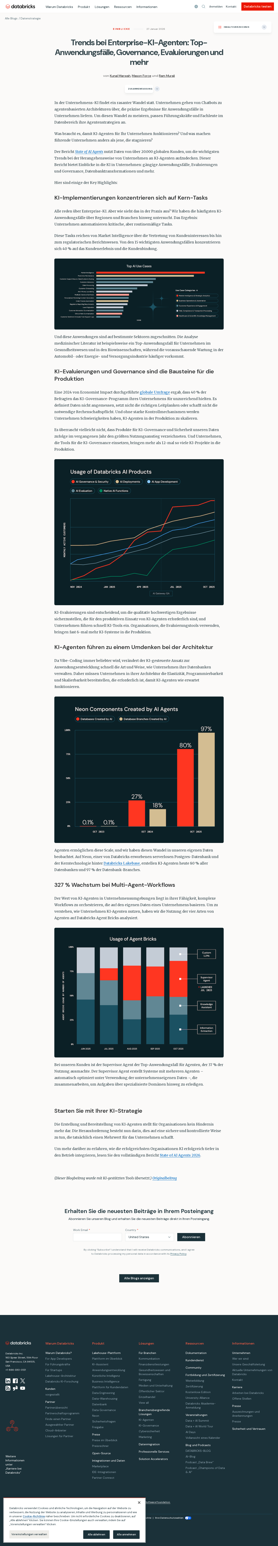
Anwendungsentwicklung (108, 1370)
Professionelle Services (154, 1451)
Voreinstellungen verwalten (29, 1534)
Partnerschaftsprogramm (62, 1413)
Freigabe (98, 1427)
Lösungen (102, 7)
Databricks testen (257, 6)
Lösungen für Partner (59, 1436)
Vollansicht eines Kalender (203, 1438)
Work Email (81, 1230)
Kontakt (231, 6)
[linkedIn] (7, 1380)
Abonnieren (191, 1237)
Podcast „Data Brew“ (199, 1462)
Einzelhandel (147, 1397)
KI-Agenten (146, 1420)
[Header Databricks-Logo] (20, 6)
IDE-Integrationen (104, 1472)
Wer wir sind (240, 1358)
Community (193, 1367)
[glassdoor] (15, 1388)
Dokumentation (196, 1353)
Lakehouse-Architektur (60, 1376)
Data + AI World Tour (199, 1426)
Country (131, 1230)
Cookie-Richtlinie (34, 1516)
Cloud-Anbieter (55, 1430)
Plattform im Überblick (107, 1358)
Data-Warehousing (104, 1398)
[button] (203, 6)
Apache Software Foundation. (153, 1502)
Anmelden (216, 6)
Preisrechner (100, 1446)
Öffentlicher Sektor (151, 1391)
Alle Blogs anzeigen (139, 1278)
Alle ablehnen (96, 1534)
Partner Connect (103, 1478)
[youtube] (22, 1388)
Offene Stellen (241, 1398)
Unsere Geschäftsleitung (248, 1364)
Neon (95, 1416)
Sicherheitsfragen (104, 1421)
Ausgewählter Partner (59, 1425)
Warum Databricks (59, 7)
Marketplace (100, 1466)
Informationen (147, 7)
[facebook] (15, 1380)
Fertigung (145, 1380)
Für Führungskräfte (57, 1364)
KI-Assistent (100, 1364)
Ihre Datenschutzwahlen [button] (169, 1517)
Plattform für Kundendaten (110, 1387)
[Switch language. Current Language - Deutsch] (196, 6)
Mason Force (141, 76)
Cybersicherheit (149, 1431)
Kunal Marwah (120, 76)
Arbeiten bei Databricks (248, 1393)
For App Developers (58, 1358)
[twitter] (22, 1380)
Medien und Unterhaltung (156, 1385)
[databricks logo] (18, 1343)
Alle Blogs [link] (11, 18)
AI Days (191, 1432)
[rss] (7, 1388)
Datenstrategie (31, 18)
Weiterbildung (195, 1380)
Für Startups (53, 1370)
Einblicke (121, 29)
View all (144, 1402)
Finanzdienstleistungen (154, 1364)
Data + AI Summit (197, 1420)
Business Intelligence (105, 1381)
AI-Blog (190, 1456)
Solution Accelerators (153, 1459)
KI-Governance (149, 1425)
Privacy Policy (178, 1253)
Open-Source (101, 1453)
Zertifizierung (194, 1386)
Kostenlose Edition (198, 1392)
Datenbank (99, 1404)
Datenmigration (149, 1444)
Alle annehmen (126, 1534)
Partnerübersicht (56, 1407)
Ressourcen (123, 7)
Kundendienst (195, 1360)
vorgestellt (52, 1394)
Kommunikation (149, 1358)
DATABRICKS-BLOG (198, 1451)
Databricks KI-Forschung (61, 1381)
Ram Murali (167, 76)
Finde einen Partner (58, 1419)
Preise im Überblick (104, 1440)
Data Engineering (103, 1393)
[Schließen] (139, 1502)
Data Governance (104, 1410)
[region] (74, 1520)
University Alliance (198, 1398)
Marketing (145, 1437)
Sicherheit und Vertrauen (248, 1429)
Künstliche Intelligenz (106, 1376)
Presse (236, 1421)
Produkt (84, 7)
